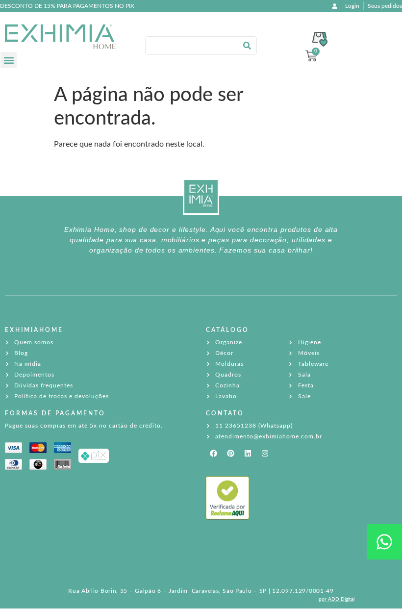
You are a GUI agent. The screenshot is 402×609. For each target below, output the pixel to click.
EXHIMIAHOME (34, 330)
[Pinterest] (230, 453)
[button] (8, 60)
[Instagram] (264, 453)
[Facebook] (213, 453)
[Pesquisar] (247, 45)
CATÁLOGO (227, 330)
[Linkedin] (247, 453)
